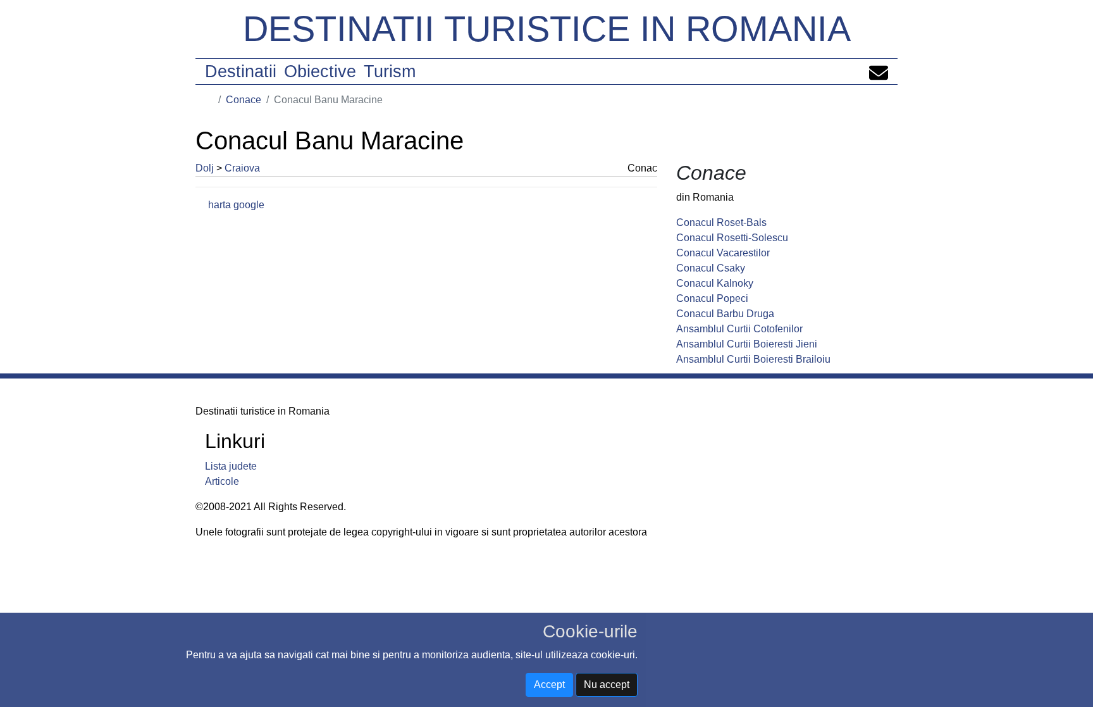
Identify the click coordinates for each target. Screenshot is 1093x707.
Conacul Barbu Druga (725, 313)
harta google (236, 204)
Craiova (242, 168)
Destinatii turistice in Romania (547, 29)
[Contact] (878, 71)
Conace (243, 99)
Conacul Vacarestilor (723, 252)
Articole (222, 481)
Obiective (320, 71)
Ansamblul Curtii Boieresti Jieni (746, 344)
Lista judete (231, 466)
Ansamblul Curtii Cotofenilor (739, 328)
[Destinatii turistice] (209, 99)
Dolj (204, 168)
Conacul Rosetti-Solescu (732, 237)
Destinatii (240, 71)
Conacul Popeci (712, 298)
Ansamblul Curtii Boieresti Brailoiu (753, 359)
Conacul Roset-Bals (721, 222)
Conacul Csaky (710, 268)
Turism (390, 71)
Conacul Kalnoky (714, 283)
